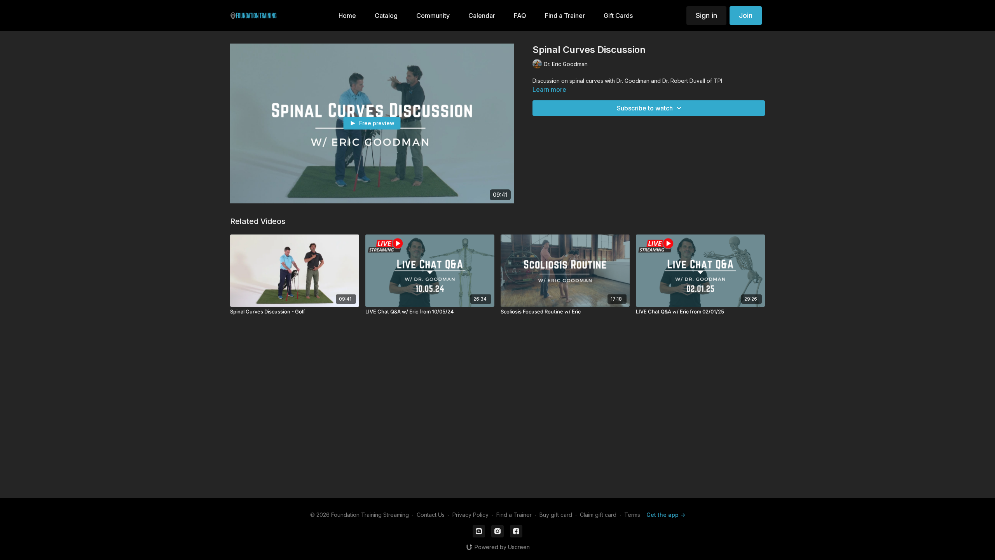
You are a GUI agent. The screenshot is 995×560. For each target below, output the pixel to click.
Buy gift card (555, 514)
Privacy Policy (470, 514)
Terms (632, 514)
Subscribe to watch (645, 108)
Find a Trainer (514, 514)
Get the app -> (665, 514)
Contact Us (431, 514)
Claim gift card (598, 514)
